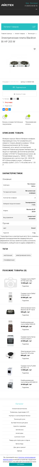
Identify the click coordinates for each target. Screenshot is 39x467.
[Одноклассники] (6, 109)
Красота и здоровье (19, 426)
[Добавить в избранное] (35, 49)
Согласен (20, 464)
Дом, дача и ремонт (20, 447)
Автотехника (19, 429)
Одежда (19, 451)
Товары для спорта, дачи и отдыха (19, 440)
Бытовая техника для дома (19, 422)
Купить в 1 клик (21, 94)
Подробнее (25, 286)
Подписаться (21, 87)
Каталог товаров (11, 27)
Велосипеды (19, 444)
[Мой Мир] (9, 109)
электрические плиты (23, 255)
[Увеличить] (19, 64)
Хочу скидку (8, 102)
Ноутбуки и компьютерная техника (19, 415)
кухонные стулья (19, 437)
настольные (8, 255)
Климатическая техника (19, 408)
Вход (27, 3)
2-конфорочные (9, 260)
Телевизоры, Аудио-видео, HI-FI (19, 412)
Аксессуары (19, 433)
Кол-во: (7, 99)
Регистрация (34, 3)
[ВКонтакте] (3, 109)
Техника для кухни (19, 419)
